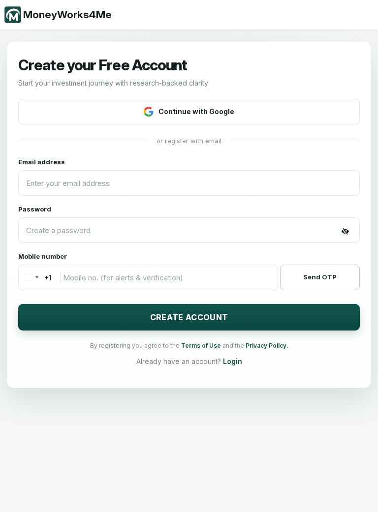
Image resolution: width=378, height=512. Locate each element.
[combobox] (35, 277)
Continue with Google (196, 111)
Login (232, 361)
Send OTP (320, 277)
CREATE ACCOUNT (189, 317)
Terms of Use (201, 345)
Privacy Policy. (267, 345)
